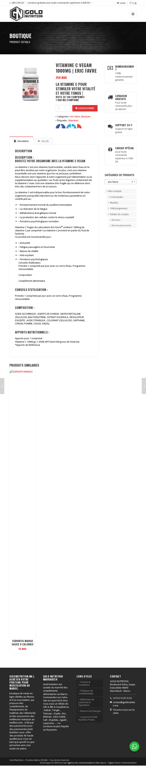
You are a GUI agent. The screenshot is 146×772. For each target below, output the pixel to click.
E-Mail (79, 126)
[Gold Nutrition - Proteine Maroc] (26, 14)
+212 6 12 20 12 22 (122, 698)
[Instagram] (133, 3)
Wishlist (114, 202)
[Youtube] (135, 3)
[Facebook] (130, 3)
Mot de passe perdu (121, 225)
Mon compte (114, 191)
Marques (85, 116)
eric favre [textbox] (119, 181)
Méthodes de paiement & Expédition (86, 702)
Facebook (58, 126)
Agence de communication (81, 762)
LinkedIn (74, 126)
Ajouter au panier (86, 108)
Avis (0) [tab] (44, 141)
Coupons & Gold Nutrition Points (88, 718)
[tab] (54, 157)
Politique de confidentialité (86, 692)
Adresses (116, 219)
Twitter (63, 126)
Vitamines (73, 120)
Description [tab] (23, 141)
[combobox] (120, 181)
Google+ (68, 126)
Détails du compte (119, 214)
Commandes (116, 196)
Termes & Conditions (84, 683)
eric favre (75, 116)
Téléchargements (118, 208)
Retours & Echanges (90, 711)
